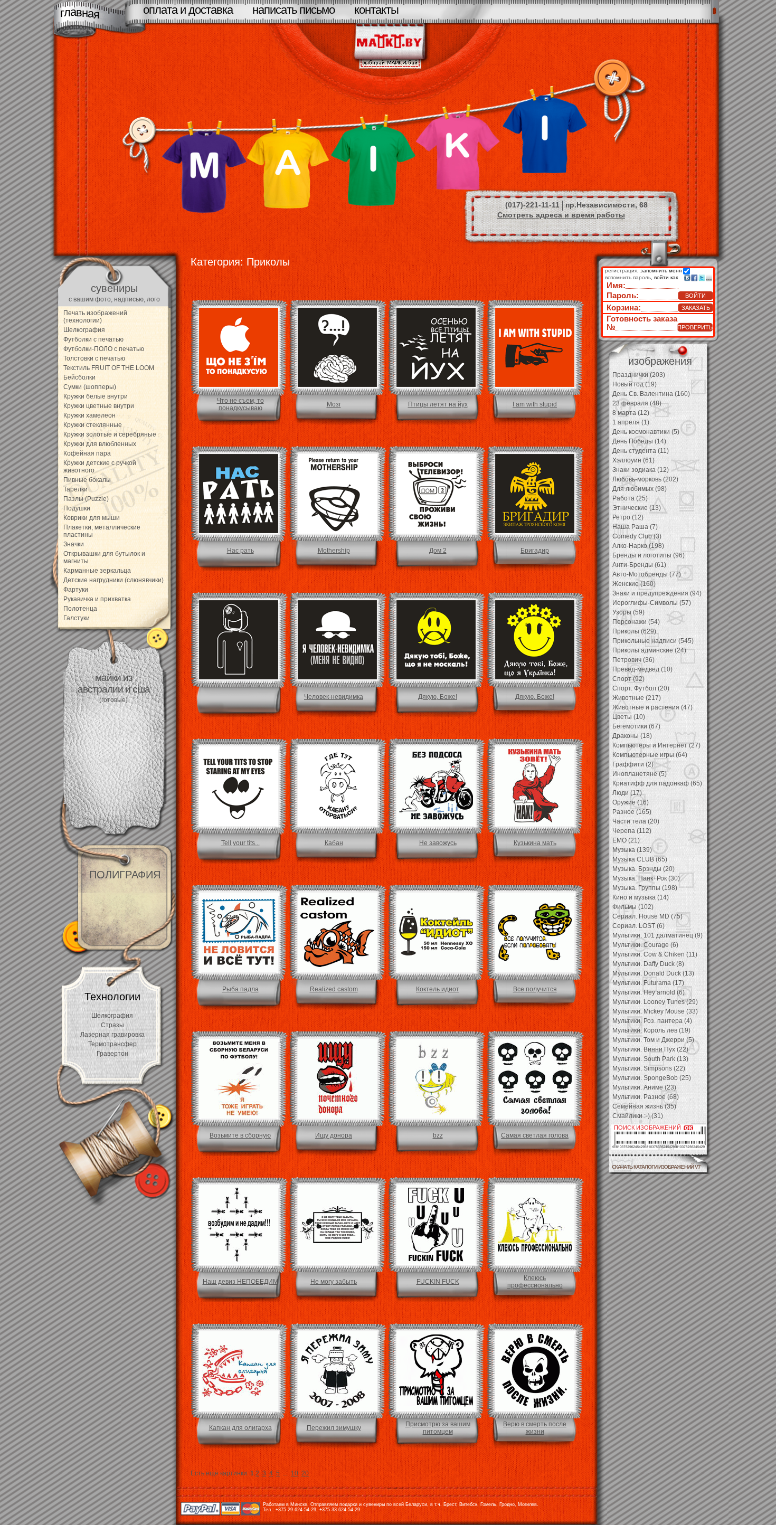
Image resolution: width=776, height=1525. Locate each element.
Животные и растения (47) (652, 707)
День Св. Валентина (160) (651, 393)
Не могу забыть (333, 1281)
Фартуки (75, 589)
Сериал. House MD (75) (647, 916)
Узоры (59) (628, 612)
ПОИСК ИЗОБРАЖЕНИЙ (647, 1127)
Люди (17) (627, 793)
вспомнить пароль (628, 277)
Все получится (535, 989)
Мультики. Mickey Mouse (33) (655, 1011)
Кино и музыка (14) (640, 897)
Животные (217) (636, 698)
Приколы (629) (634, 631)
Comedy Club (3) (636, 536)
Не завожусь (438, 843)
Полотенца (80, 608)
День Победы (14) (639, 441)
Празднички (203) (638, 374)
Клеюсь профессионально (535, 1281)
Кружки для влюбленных (99, 444)
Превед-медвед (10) (642, 669)
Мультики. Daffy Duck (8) (648, 964)
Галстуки (76, 618)
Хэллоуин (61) (633, 460)
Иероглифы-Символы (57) (651, 603)
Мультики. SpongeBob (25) (651, 1078)
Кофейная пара (87, 453)
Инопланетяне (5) (639, 774)
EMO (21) (626, 840)
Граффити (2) (633, 764)
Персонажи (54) (636, 622)
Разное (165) (631, 812)
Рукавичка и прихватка (97, 599)
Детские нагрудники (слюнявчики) (113, 580)
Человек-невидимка (333, 696)
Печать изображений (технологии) (95, 316)
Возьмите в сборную (240, 1135)
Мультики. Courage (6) (645, 945)
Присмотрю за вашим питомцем (437, 1427)
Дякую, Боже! (437, 696)
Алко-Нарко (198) (638, 546)
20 (305, 1473)
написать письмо (293, 9)
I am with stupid (535, 404)
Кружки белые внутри (95, 396)
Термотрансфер (112, 1044)
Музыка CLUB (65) (639, 859)
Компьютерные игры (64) (649, 755)
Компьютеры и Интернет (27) (656, 745)
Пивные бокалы (87, 480)
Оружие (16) (630, 802)
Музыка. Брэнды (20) (643, 869)
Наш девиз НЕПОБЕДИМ (240, 1281)
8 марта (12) (630, 412)
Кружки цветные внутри (98, 406)
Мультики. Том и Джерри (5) (653, 1040)
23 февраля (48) (636, 403)
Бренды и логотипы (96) (648, 555)
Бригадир (535, 550)
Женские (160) (634, 584)
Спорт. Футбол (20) (640, 688)
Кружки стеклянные (92, 425)
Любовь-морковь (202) (645, 479)
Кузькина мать (535, 843)
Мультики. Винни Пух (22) (650, 1049)
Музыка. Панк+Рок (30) (646, 878)
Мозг (334, 404)
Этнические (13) (636, 508)
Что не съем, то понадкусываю (240, 404)
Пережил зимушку (334, 1428)
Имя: (616, 285)
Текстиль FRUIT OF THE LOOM (108, 368)
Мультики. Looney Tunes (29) (655, 1002)
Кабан (334, 843)
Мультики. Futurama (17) (648, 983)
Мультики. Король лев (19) (651, 1030)
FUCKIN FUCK (438, 1281)
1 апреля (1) (630, 422)
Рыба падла (240, 989)
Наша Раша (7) (635, 527)
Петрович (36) (633, 660)
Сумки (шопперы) (89, 387)
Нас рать (240, 550)
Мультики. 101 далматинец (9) (657, 935)
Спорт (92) (628, 679)
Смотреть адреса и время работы (561, 215)
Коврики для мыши (91, 518)
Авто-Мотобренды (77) (646, 574)
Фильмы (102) (633, 907)
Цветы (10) (628, 717)
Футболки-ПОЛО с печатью (103, 349)
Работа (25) (630, 498)
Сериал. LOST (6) (638, 926)
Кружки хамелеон (89, 415)
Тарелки (75, 489)
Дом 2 (438, 550)
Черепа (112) (631, 831)
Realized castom (334, 989)
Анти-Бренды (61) (639, 565)
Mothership (334, 550)
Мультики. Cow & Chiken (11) (654, 954)
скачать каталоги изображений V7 (656, 1167)
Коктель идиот (437, 989)
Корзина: (624, 307)
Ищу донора (333, 1135)
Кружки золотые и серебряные (109, 434)
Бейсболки (79, 377)
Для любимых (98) (639, 488)
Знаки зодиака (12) (640, 469)
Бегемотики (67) (636, 726)
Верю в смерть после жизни (534, 1427)
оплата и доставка (188, 9)
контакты (376, 9)
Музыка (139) (632, 850)
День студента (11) (640, 450)
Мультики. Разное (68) (645, 1097)
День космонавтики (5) (645, 431)
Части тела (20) (635, 821)
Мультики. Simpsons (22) (648, 1068)
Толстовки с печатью (94, 358)
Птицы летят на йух (438, 404)
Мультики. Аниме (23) (644, 1087)
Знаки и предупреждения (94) (657, 593)
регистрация (621, 270)
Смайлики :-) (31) (637, 1116)
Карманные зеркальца (97, 570)
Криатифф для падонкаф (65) (657, 783)
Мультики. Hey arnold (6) (648, 992)
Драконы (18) (632, 736)
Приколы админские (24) (649, 650)
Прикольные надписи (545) (653, 641)
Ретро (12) (627, 517)
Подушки (76, 508)
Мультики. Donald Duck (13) (653, 973)
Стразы (112, 1025)
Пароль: (623, 295)
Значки (73, 544)
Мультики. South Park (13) (650, 1059)
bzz (438, 1135)
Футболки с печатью (93, 339)
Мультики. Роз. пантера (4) (652, 1021)
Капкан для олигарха (240, 1428)
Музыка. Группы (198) (644, 888)
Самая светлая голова (535, 1135)
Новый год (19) (634, 384)
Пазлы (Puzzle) (86, 499)
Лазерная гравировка (112, 1034)
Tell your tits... (240, 843)
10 (294, 1473)
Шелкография (84, 330)
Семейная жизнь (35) (644, 1106)
